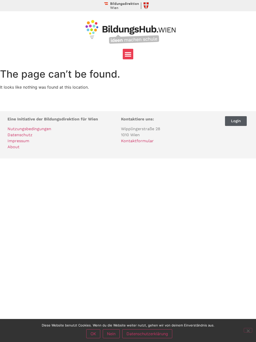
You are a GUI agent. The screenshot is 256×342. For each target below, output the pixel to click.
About (14, 146)
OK (93, 333)
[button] (128, 54)
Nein (111, 333)
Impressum (18, 140)
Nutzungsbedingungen (29, 128)
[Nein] (248, 330)
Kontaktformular (137, 140)
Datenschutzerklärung (147, 333)
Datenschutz (20, 134)
